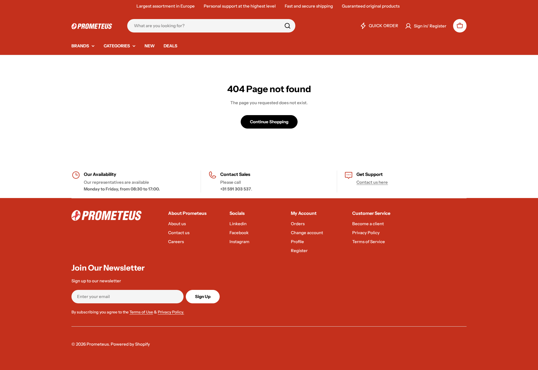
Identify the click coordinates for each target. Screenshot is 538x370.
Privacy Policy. (171, 312)
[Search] (287, 25)
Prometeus (98, 344)
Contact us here (372, 182)
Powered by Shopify (130, 344)
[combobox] (211, 25)
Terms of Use (141, 312)
